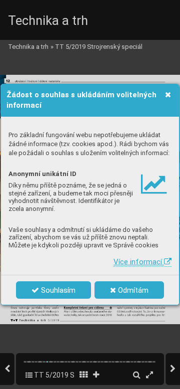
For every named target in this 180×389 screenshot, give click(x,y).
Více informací (139, 261)
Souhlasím (57, 290)
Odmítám (132, 290)
